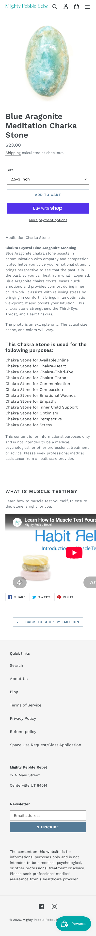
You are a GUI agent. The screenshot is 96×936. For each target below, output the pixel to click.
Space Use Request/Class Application (45, 745)
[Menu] (87, 6)
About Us (19, 678)
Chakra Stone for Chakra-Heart (35, 366)
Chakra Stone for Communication (37, 383)
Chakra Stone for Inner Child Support (41, 407)
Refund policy (23, 731)
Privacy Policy (23, 718)
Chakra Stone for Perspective (33, 419)
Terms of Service (25, 705)
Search (16, 665)
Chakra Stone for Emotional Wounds (40, 395)
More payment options (48, 220)
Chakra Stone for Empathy (31, 401)
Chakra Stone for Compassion (34, 389)
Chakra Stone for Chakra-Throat (36, 377)
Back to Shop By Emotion (51, 622)
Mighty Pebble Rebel (39, 920)
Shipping (13, 153)
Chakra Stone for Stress (28, 425)
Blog (14, 692)
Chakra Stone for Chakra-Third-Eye (39, 372)
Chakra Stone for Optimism (31, 413)
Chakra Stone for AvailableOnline (37, 360)
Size (10, 170)
